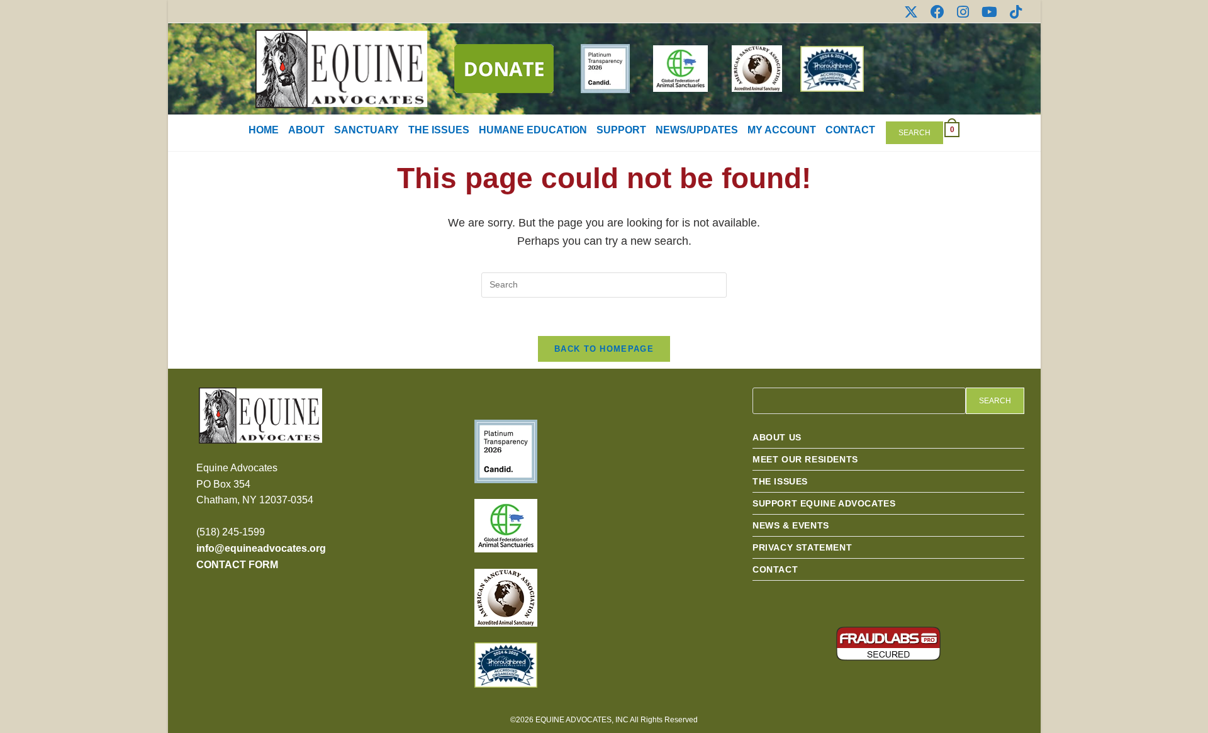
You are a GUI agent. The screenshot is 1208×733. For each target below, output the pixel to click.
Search (914, 132)
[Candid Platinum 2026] (505, 450)
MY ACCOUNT (781, 130)
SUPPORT (621, 130)
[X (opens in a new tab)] (911, 12)
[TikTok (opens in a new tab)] (1013, 12)
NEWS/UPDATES (697, 130)
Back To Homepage (604, 349)
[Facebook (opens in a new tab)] (937, 12)
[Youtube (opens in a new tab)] (989, 12)
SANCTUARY (366, 130)
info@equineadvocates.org (261, 548)
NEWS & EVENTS (790, 525)
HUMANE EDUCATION (533, 130)
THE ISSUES (438, 130)
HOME (264, 130)
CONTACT (850, 130)
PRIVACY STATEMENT (802, 547)
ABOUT (306, 130)
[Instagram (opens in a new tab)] (963, 12)
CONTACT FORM (237, 564)
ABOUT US (777, 437)
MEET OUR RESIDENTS (805, 459)
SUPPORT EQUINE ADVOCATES (823, 503)
